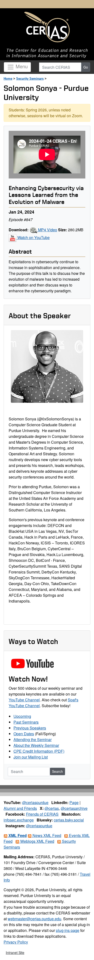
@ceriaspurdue (35, 802)
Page (74, 802)
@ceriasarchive (74, 808)
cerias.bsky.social (69, 820)
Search (57, 771)
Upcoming (22, 716)
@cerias (52, 808)
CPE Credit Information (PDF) (38, 751)
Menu (21, 66)
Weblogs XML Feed (36, 841)
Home (8, 78)
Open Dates (23, 733)
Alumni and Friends (20, 808)
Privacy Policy (16, 942)
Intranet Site (15, 952)
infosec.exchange (19, 820)
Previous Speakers (29, 728)
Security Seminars (30, 78)
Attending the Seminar (32, 739)
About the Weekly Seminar (36, 745)
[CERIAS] (47, 27)
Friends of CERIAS (42, 814)
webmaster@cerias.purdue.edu (34, 918)
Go (85, 67)
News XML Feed (46, 835)
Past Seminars (26, 722)
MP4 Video (47, 229)
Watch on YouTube (33, 237)
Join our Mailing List (30, 757)
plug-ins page (67, 930)
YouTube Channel (24, 700)
